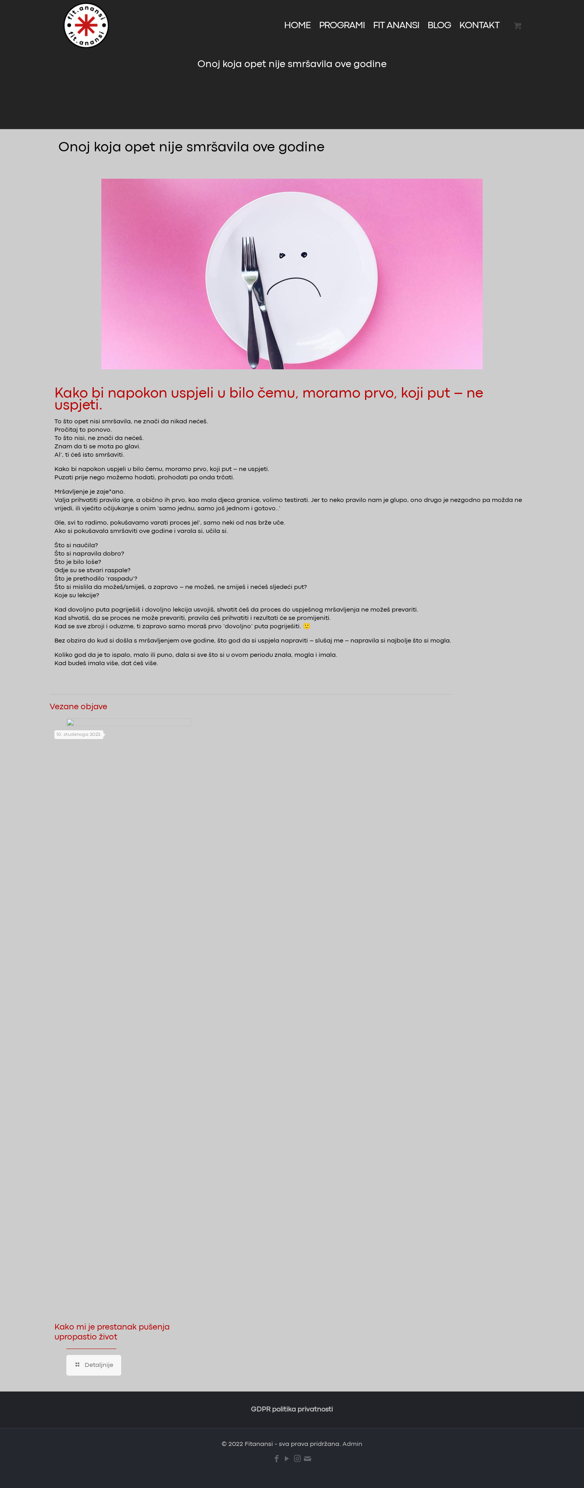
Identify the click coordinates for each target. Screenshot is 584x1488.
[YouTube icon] (287, 1459)
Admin (352, 1444)
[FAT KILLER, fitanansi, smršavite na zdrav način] (86, 26)
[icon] (307, 1459)
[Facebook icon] (276, 1459)
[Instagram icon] (297, 1459)
